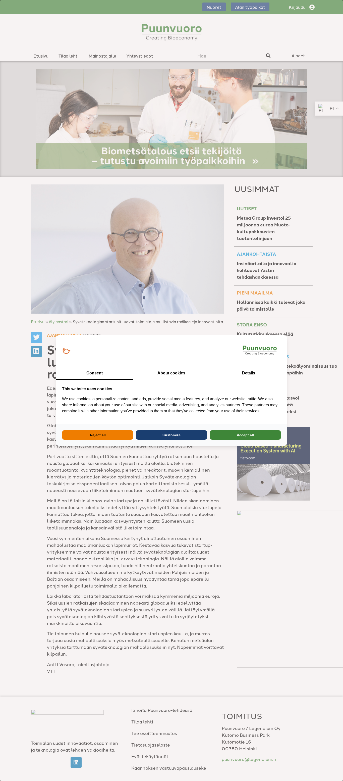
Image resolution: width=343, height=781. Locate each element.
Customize (171, 435)
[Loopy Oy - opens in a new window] (66, 351)
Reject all (98, 435)
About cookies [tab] (171, 373)
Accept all (245, 435)
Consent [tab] (94, 373)
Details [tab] (248, 373)
